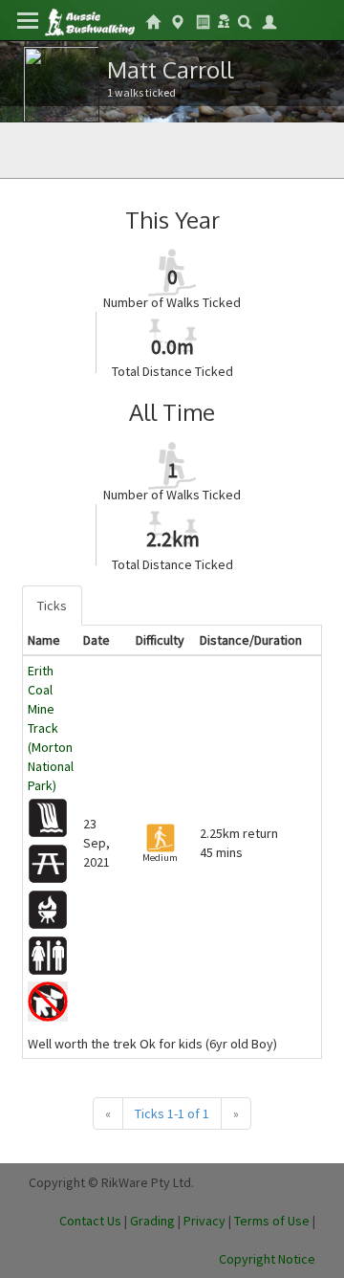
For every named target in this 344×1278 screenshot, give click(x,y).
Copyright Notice (267, 1258)
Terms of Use (272, 1220)
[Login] (269, 20)
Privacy (204, 1220)
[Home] (89, 20)
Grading (152, 1220)
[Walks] (177, 20)
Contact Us (90, 1220)
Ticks (52, 605)
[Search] (244, 20)
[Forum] (223, 19)
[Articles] (202, 20)
